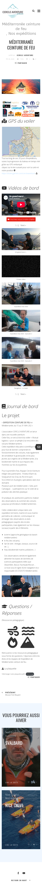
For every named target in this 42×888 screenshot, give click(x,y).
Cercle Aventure (25, 55)
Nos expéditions (22, 33)
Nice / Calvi (12, 794)
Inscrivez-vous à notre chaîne (22, 219)
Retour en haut (19, 880)
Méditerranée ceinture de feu (21, 26)
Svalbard (10, 735)
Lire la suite (11, 782)
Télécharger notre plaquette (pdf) (13, 674)
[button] (23, 225)
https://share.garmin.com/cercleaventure (18, 173)
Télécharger (30, 674)
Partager (22, 63)
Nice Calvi (14, 805)
